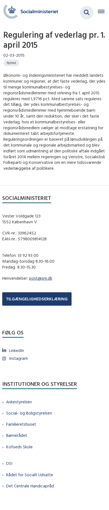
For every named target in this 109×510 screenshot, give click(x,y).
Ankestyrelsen (19, 401)
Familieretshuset (21, 424)
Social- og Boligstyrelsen (29, 413)
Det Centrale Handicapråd (30, 486)
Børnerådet (16, 435)
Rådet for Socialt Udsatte (29, 474)
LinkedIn (16, 350)
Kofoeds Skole (19, 446)
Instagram (18, 358)
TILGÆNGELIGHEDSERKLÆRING (37, 298)
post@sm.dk (40, 278)
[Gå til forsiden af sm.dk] (29, 12)
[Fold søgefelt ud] (86, 12)
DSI (9, 463)
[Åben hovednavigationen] (103, 12)
